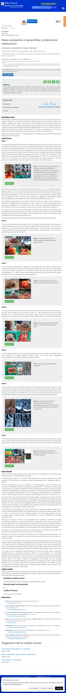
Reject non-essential (47, 688)
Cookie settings (33, 688)
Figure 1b (50, 198)
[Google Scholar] (17, 603)
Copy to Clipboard (7, 74)
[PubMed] (15, 609)
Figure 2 (23, 232)
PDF (59, 21)
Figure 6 (54, 395)
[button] (63, 8)
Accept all (59, 688)
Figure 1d (27, 215)
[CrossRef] (9, 603)
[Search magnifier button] (55, 7)
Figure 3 (34, 274)
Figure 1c (54, 207)
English (5, 28)
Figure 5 (36, 357)
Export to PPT (9, 183)
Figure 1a (49, 160)
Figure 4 (58, 316)
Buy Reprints (33, 21)
